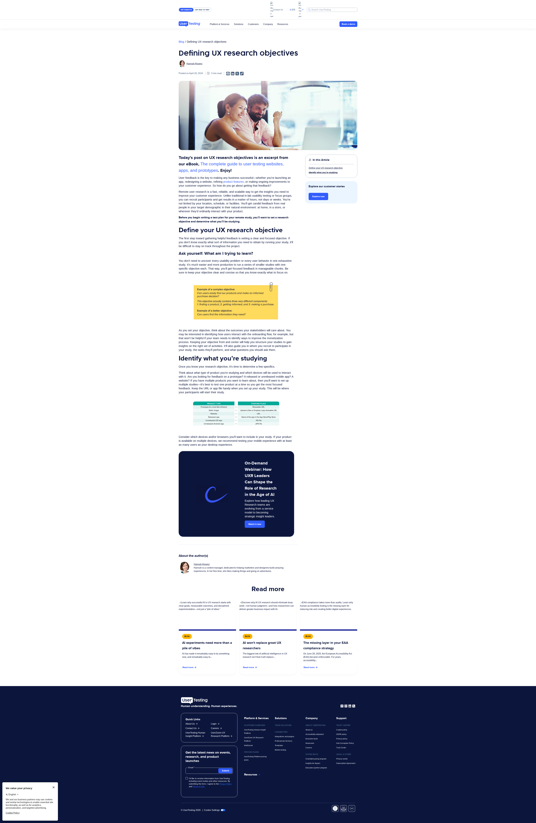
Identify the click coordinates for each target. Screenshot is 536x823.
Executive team (312, 739)
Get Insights (186, 10)
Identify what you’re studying (323, 172)
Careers (215, 728)
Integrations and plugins (284, 737)
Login (213, 724)
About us (309, 730)
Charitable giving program (316, 759)
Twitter (353, 706)
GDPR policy (341, 734)
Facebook (342, 706)
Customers (253, 24)
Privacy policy (341, 739)
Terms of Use (198, 786)
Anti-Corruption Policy (345, 743)
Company (268, 24)
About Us (190, 724)
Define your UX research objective (326, 168)
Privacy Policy (225, 784)
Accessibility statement (315, 734)
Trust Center (341, 748)
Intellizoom (248, 745)
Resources (282, 24)
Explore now (318, 196)
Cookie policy (341, 730)
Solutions (238, 24)
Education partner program (316, 768)
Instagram (345, 706)
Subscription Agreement (345, 763)
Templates (279, 745)
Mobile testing (280, 750)
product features (233, 181)
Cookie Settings (212, 810)
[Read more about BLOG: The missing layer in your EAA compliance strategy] (328, 638)
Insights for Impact (313, 763)
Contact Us (278, 10)
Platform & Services (219, 24)
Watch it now (254, 524)
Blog (181, 41)
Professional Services (283, 741)
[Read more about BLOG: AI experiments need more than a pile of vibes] (207, 638)
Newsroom (310, 743)
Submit (225, 770)
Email (191, 767)
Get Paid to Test (202, 10)
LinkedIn (349, 706)
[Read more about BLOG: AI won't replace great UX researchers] (268, 638)
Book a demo (348, 24)
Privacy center (342, 759)
